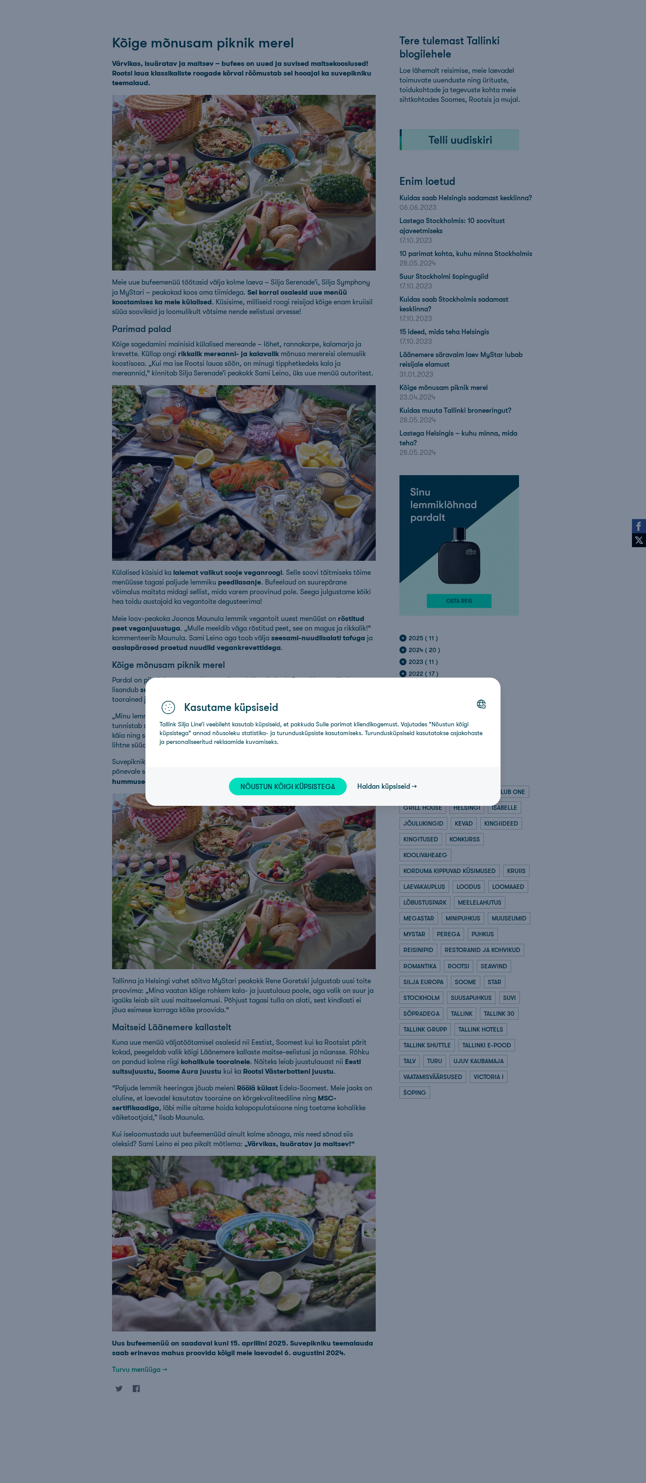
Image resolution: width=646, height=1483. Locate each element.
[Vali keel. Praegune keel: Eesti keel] (481, 704)
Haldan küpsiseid (383, 786)
